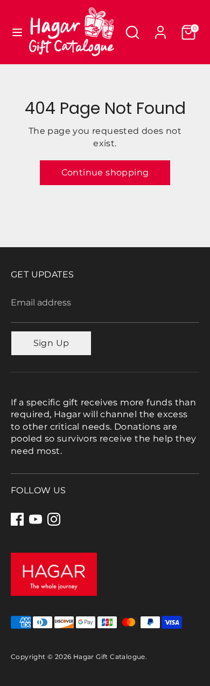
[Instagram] (53, 519)
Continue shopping (105, 172)
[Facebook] (17, 519)
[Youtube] (35, 519)
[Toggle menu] (13, 32)
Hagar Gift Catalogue (109, 657)
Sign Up (51, 343)
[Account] (160, 27)
